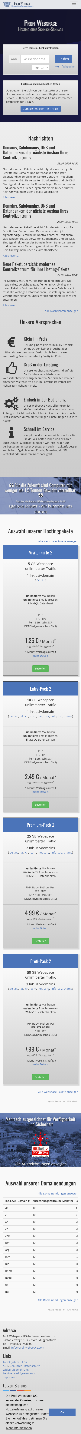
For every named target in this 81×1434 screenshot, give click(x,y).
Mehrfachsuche (65, 66)
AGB (5, 1366)
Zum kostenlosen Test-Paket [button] (40, 109)
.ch (26, 716)
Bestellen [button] (40, 668)
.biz (60, 716)
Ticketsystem (11, 1362)
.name (68, 716)
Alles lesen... (11, 197)
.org (46, 716)
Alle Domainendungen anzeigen (58, 1193)
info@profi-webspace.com (27, 1347)
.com (33, 716)
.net (40, 716)
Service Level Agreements (19, 1373)
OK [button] (62, 1412)
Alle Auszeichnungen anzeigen (40, 1163)
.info (54, 716)
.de (38, 580)
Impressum (10, 1377)
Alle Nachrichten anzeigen (61, 311)
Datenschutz (32, 1366)
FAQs (24, 1362)
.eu (43, 580)
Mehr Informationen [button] (19, 1428)
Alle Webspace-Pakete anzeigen (58, 541)
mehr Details (40, 655)
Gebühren (16, 1366)
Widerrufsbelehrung (16, 1369)
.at (21, 716)
